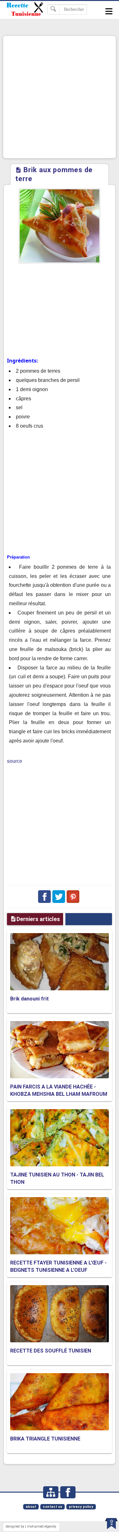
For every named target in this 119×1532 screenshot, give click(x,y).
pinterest (73, 896)
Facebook (44, 896)
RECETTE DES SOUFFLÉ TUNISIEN (50, 1351)
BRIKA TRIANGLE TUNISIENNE (45, 1439)
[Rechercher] (53, 9)
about (31, 1507)
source (14, 761)
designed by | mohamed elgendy (31, 1526)
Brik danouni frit (29, 999)
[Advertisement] (59, 97)
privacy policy (81, 1507)
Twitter (58, 896)
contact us (52, 1507)
